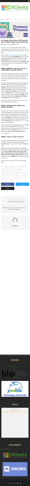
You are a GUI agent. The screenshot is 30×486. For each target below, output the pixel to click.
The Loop (4, 177)
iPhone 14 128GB (11, 172)
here (17, 102)
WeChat (20, 179)
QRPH (20, 175)
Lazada (2, 133)
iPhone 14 (4, 172)
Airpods (11, 165)
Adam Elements (5, 165)
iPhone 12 (14, 170)
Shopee (8, 133)
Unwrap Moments (5, 179)
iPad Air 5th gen (18, 169)
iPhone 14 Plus (19, 172)
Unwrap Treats (14, 179)
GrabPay (22, 167)
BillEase (8, 167)
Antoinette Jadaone (23, 165)
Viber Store (22, 120)
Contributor (4, 44)
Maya (8, 174)
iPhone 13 (20, 170)
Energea (13, 167)
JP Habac (26, 172)
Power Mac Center (14, 174)
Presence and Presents (14, 55)
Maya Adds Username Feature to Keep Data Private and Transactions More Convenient (14, 207)
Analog (9, 44)
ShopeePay (24, 175)
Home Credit (11, 169)
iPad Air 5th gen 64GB (6, 170)
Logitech (3, 174)
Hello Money (4, 169)
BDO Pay (3, 167)
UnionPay (9, 177)
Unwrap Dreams (16, 177)
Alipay (16, 165)
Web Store (24, 129)
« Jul (2, 437)
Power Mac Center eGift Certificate (9, 175)
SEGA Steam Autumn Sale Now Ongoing (16, 200)
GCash (17, 167)
